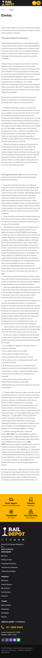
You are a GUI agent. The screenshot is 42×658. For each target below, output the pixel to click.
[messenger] (14, 640)
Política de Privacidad (24, 650)
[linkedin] (14, 539)
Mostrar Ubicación (7, 549)
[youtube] (23, 539)
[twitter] (19, 539)
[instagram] (10, 539)
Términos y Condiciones (8, 650)
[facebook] (6, 539)
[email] (2, 539)
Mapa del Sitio (5, 652)
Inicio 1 (3, 10)
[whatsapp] (18, 640)
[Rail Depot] (7, 3)
